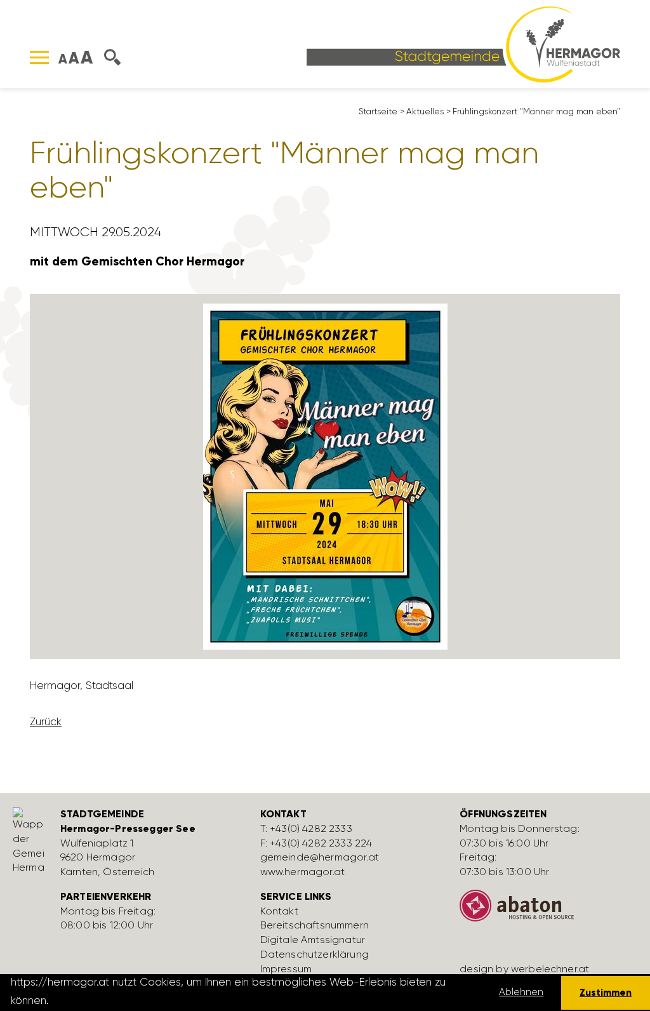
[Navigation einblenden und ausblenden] (39, 57)
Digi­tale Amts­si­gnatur (312, 940)
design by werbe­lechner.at (524, 969)
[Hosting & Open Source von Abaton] (550, 911)
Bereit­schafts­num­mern (314, 925)
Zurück (46, 721)
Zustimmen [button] (606, 992)
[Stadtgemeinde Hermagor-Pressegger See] (463, 43)
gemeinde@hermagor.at (319, 857)
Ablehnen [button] (521, 992)
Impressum (286, 969)
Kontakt (279, 911)
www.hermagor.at (302, 872)
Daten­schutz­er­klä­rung (314, 954)
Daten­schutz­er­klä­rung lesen (122, 1000)
